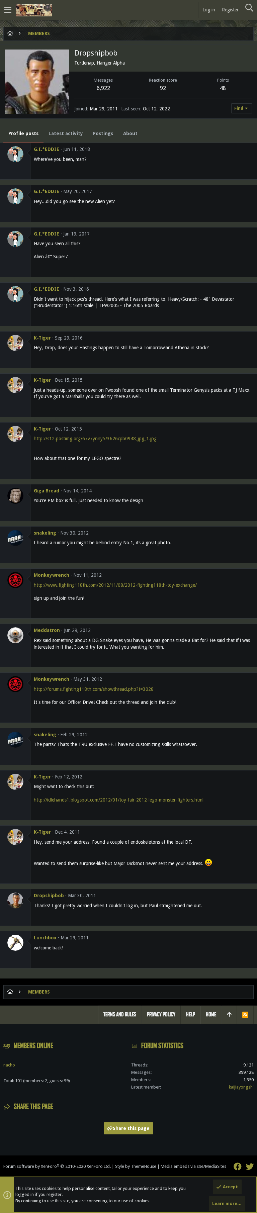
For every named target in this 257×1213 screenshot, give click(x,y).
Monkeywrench (51, 575)
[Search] (249, 8)
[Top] (229, 1015)
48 (223, 88)
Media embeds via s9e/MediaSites (193, 1166)
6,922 (103, 88)
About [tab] (130, 133)
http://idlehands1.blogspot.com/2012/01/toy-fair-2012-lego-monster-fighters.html (118, 800)
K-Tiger (42, 338)
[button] (8, 10)
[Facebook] (238, 1166)
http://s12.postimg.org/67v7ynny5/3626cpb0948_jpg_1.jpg (95, 438)
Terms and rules (119, 1014)
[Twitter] (250, 1166)
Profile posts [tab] (23, 133)
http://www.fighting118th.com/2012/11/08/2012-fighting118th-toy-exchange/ (115, 585)
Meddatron (47, 630)
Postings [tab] (103, 133)
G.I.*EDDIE (46, 149)
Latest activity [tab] (66, 133)
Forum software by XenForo (57, 1166)
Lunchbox (45, 937)
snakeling (45, 533)
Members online (33, 1045)
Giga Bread (46, 490)
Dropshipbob (49, 895)
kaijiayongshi (241, 1087)
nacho (9, 1064)
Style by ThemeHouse (135, 1166)
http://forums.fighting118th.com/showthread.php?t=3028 (94, 689)
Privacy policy (161, 1014)
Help (190, 1014)
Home (211, 1014)
